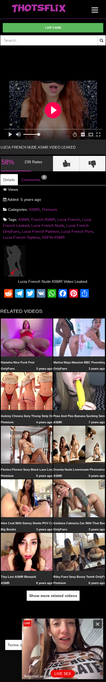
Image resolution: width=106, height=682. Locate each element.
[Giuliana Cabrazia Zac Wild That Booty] (79, 498)
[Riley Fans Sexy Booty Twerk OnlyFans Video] (79, 551)
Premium (49, 209)
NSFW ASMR (53, 237)
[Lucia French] (14, 260)
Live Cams (53, 27)
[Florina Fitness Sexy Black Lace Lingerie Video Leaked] (26, 444)
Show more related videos (53, 596)
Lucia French (68, 219)
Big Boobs (8, 529)
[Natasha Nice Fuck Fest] (26, 337)
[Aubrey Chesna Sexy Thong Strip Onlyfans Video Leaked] (26, 390)
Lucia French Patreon (40, 231)
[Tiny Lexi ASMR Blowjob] (26, 551)
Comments (33, 178)
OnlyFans (8, 368)
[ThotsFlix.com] (39, 8)
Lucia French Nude (47, 225)
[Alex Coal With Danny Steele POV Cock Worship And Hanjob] (26, 498)
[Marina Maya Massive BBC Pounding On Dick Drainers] (79, 337)
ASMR (34, 209)
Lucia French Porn (77, 231)
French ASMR (43, 219)
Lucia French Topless (21, 237)
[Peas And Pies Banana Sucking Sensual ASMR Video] (79, 390)
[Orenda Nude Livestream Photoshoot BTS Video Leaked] (79, 444)
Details (9, 180)
